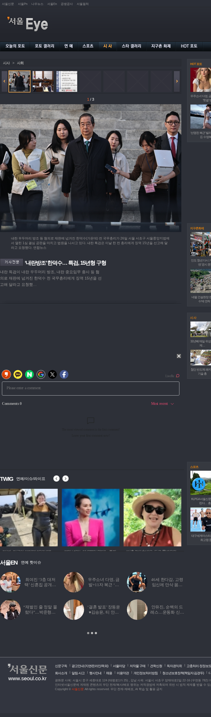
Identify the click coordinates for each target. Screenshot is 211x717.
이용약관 (123, 673)
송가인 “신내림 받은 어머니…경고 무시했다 (40, 612)
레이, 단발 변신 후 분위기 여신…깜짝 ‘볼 (104, 584)
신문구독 (61, 666)
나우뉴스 (37, 3)
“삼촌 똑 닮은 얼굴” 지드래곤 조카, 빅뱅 (40, 584)
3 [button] (96, 633)
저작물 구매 (137, 666)
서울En (52, 3)
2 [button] (92, 633)
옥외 (104, 666)
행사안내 (95, 673)
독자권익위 (174, 666)
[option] (29, 516)
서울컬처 (83, 3)
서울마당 (119, 666)
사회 (20, 63)
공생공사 (67, 3)
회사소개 (61, 673)
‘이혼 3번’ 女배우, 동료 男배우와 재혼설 (104, 612)
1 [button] (88, 633)
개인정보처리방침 (146, 673)
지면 (88, 666)
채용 (109, 673)
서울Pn (22, 3)
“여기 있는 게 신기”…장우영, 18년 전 (167, 584)
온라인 (96, 666)
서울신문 (8, 3)
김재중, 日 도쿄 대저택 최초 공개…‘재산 (167, 612)
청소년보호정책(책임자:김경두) (183, 673)
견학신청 (156, 666)
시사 (6, 63)
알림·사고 (78, 673)
